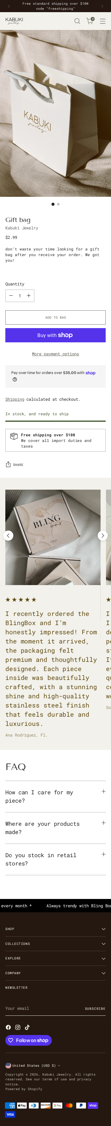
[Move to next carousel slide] (103, 536)
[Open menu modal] (102, 21)
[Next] (102, 6)
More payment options (55, 354)
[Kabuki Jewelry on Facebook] (8, 1028)
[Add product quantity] (28, 296)
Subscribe (95, 1008)
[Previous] (8, 6)
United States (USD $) (34, 1065)
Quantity (14, 284)
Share (18, 464)
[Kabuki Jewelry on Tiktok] (27, 1028)
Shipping (14, 399)
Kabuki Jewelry (21, 228)
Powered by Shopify (23, 1089)
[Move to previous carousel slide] (8, 536)
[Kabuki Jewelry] (14, 21)
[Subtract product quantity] (11, 296)
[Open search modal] (77, 21)
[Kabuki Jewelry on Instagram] (18, 1028)
